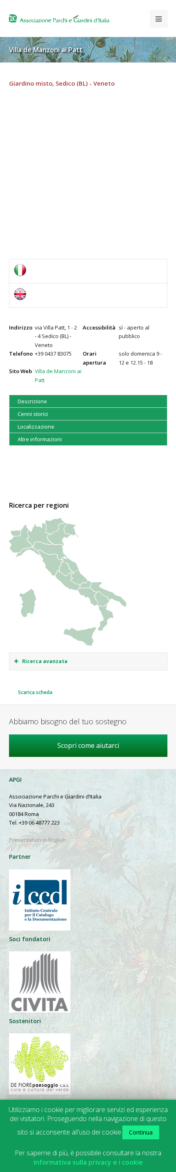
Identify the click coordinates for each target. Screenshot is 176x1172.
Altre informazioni (40, 439)
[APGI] (59, 18)
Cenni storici (33, 414)
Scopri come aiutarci (88, 745)
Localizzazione (36, 426)
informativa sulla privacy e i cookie (88, 1162)
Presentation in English (37, 839)
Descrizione (32, 401)
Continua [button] (141, 1132)
